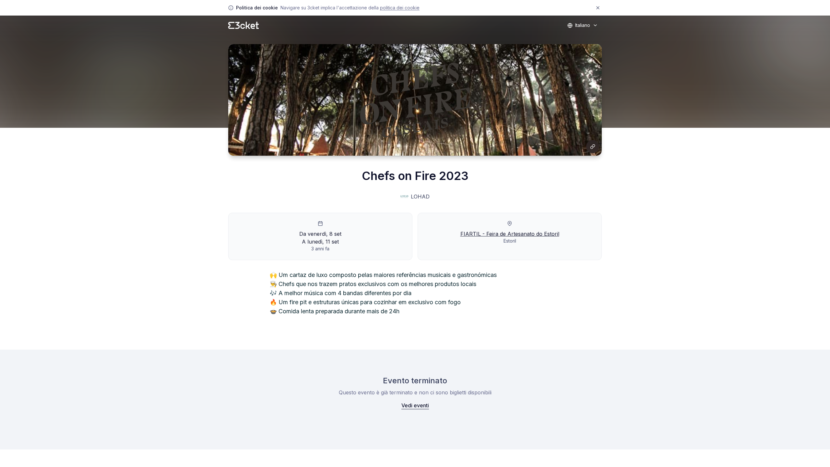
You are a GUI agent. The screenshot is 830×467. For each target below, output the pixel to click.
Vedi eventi (415, 405)
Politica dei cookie (400, 7)
